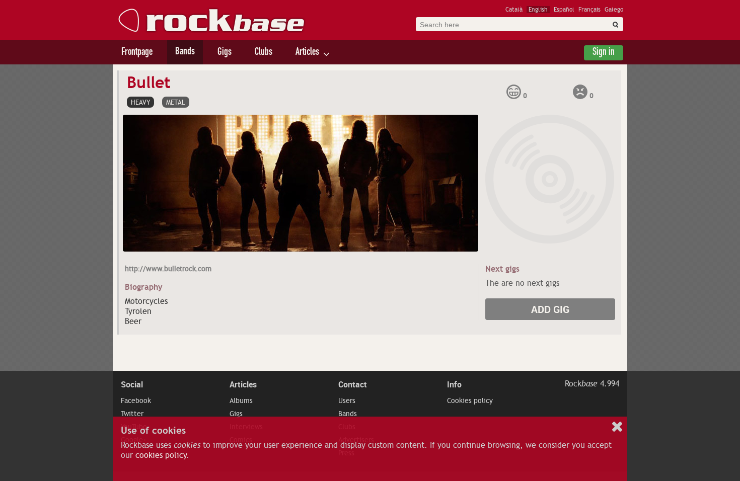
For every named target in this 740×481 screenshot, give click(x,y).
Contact (352, 384)
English (538, 9)
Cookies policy (470, 400)
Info (454, 384)
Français (589, 9)
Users (346, 400)
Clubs (263, 53)
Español (564, 9)
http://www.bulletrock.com (168, 268)
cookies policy (160, 455)
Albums (241, 400)
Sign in (604, 53)
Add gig (550, 309)
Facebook (136, 400)
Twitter (132, 413)
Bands (185, 52)
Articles (307, 53)
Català (514, 9)
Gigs (224, 53)
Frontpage (137, 53)
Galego (614, 9)
